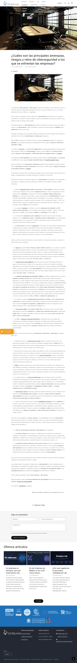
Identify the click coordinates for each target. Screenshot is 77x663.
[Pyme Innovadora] (36, 612)
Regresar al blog (39, 505)
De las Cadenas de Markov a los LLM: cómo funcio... (37, 570)
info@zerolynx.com (62, 633)
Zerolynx (9, 659)
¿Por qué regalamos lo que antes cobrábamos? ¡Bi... (61, 570)
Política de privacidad (25, 659)
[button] (25, 1)
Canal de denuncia (15, 659)
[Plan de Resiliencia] (57, 612)
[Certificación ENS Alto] (18, 612)
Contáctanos (24, 639)
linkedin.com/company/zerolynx (64, 641)
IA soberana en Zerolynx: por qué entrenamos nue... (13, 570)
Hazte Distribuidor (25, 633)
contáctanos (22, 486)
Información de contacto (47, 659)
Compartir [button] (15, 71)
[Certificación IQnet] (27, 612)
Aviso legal (56, 659)
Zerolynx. (62, 492)
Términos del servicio (35, 659)
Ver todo (38, 601)
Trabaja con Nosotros (26, 636)
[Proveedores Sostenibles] (38, 620)
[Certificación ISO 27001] (9, 612)
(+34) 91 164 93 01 (62, 636)
